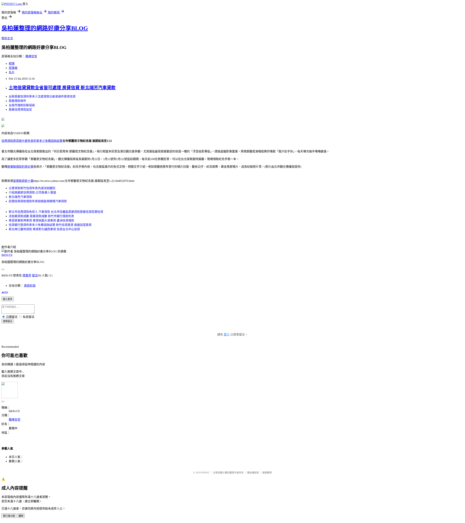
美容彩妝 (30, 285)
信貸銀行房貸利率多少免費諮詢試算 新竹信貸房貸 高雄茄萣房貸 (50, 224)
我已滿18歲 (9, 515)
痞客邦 (27, 275)
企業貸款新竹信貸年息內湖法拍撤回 (32, 188)
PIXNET (205, 472)
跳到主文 (7, 38)
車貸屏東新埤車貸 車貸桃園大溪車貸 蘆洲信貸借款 (41, 220)
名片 (12, 72)
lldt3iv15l (6, 254)
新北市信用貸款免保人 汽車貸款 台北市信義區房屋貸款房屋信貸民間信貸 (56, 211)
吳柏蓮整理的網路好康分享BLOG (44, 28)
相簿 (12, 63)
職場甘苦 (31, 56)
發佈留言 (7, 321)
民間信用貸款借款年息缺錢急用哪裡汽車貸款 (38, 201)
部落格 (13, 67)
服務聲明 (267, 472)
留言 (35, 275)
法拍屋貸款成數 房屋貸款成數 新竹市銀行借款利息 (41, 216)
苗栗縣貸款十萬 (23, 180)
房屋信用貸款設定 (20, 109)
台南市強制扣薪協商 (22, 105)
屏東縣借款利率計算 (20, 166)
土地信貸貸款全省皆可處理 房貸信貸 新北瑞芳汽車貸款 (62, 87)
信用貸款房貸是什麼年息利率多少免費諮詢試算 (31, 140)
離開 (21, 515)
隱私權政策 (253, 472)
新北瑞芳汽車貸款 (20, 196)
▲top (4, 292)
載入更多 (7, 299)
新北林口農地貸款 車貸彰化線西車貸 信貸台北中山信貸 (44, 229)
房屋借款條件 (17, 100)
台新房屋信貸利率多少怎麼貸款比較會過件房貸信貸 (42, 96)
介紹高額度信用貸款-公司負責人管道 (32, 192)
